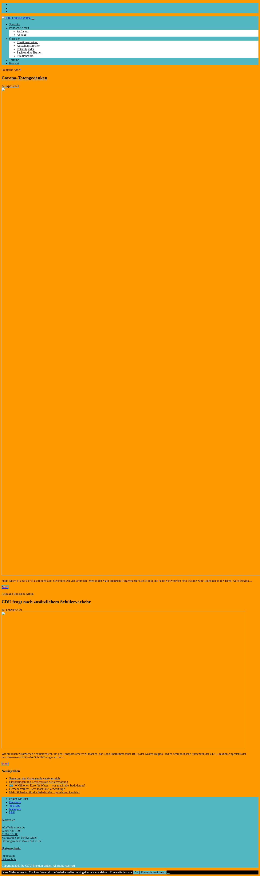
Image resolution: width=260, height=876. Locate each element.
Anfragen (22, 31)
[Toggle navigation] (32, 19)
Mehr (5, 587)
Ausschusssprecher (28, 45)
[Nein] (168, 873)
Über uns (14, 38)
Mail (12, 812)
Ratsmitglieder (25, 49)
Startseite (14, 24)
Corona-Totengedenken (24, 77)
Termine (14, 60)
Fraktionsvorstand (27, 42)
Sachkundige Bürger (29, 52)
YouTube (14, 805)
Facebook (15, 802)
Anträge (21, 34)
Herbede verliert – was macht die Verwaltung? (37, 788)
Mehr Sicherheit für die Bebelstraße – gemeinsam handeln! (44, 792)
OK (136, 872)
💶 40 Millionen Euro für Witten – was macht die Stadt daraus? (47, 785)
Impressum (8, 855)
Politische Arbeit (19, 28)
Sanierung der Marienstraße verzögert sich (34, 778)
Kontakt (14, 63)
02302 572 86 (10, 834)
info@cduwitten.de (13, 827)
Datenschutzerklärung (153, 872)
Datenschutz (9, 859)
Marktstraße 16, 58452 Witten (19, 837)
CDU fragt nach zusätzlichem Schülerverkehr (46, 601)
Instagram (15, 809)
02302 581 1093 (11, 830)
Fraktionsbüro (25, 56)
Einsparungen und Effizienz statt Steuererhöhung (38, 781)
